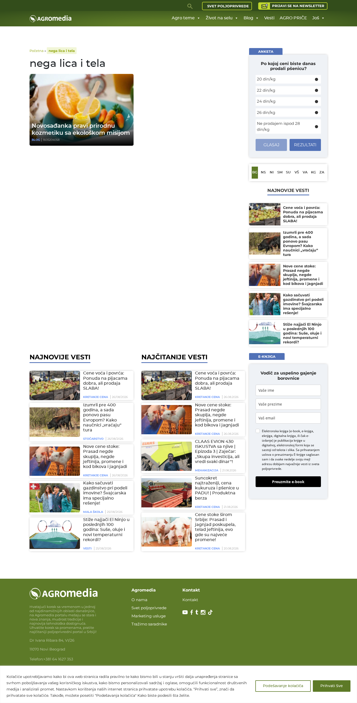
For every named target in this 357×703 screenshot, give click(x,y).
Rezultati (305, 144)
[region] (178, 684)
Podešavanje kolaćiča (283, 686)
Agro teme (183, 18)
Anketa (265, 51)
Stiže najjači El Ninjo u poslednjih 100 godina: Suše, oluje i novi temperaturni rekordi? (106, 530)
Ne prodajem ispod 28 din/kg (278, 126)
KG (313, 172)
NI (272, 172)
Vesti (269, 18)
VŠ (297, 172)
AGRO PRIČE (293, 18)
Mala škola (93, 512)
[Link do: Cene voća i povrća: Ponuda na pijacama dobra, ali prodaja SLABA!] (54, 385)
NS (263, 172)
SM (280, 172)
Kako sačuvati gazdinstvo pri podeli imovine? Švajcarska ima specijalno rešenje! (105, 493)
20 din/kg (266, 79)
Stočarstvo (93, 439)
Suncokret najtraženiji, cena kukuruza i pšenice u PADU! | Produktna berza (217, 488)
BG (254, 172)
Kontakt (190, 599)
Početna (37, 51)
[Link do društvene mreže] (185, 611)
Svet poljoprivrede (228, 6)
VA (305, 172)
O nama (139, 599)
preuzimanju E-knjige (290, 454)
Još (315, 18)
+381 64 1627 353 (58, 659)
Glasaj (271, 144)
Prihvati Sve (331, 686)
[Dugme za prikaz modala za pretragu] (190, 6)
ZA (321, 172)
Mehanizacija (206, 470)
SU (288, 172)
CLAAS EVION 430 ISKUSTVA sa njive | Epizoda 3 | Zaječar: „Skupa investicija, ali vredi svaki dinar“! (217, 452)
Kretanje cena (95, 397)
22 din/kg (266, 90)
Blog (248, 18)
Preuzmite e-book (288, 481)
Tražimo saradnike (149, 624)
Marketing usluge (148, 615)
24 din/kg (266, 101)
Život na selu (219, 18)
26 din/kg (266, 112)
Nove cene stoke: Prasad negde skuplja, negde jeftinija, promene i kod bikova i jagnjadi (105, 456)
